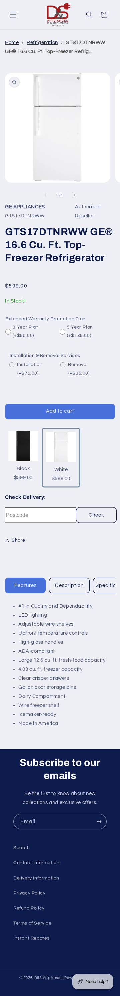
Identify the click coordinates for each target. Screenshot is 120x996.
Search (21, 847)
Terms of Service (32, 923)
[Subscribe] (99, 821)
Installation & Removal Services (45, 355)
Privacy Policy (29, 893)
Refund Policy (29, 908)
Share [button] (18, 540)
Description (69, 585)
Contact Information (36, 862)
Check (96, 515)
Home (12, 42)
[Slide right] (74, 195)
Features (25, 585)
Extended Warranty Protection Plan (45, 319)
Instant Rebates (31, 938)
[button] (13, 14)
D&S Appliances (49, 978)
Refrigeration (42, 42)
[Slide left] (45, 195)
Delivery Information (36, 878)
